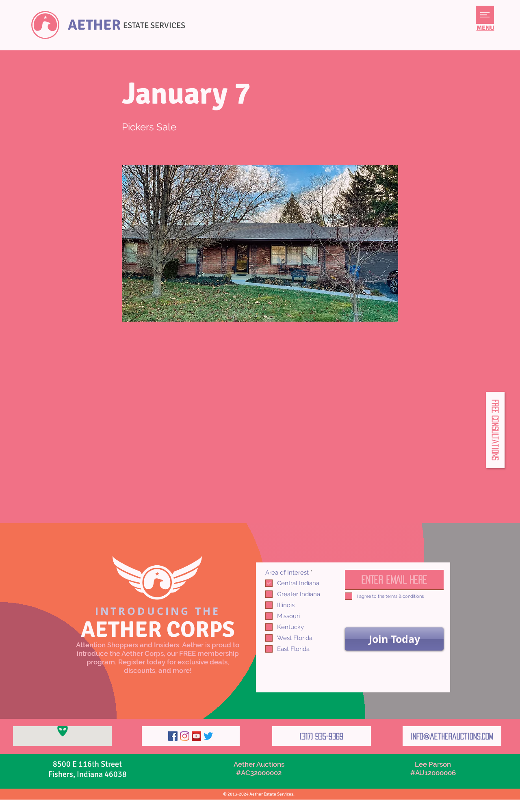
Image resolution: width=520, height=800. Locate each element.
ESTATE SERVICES (154, 25)
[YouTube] (196, 736)
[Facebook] (173, 736)
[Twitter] (208, 736)
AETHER (94, 25)
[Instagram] (184, 736)
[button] (485, 15)
